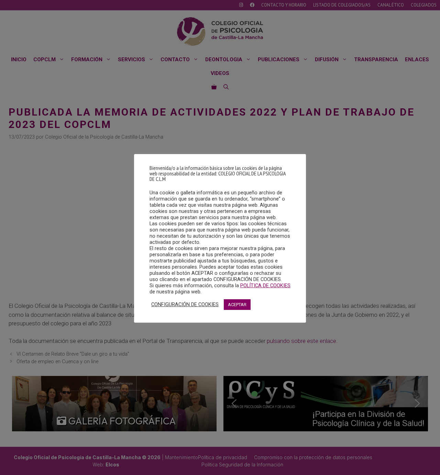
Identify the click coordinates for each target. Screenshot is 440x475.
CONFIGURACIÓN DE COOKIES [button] (185, 304)
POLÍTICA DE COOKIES (265, 285)
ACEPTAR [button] (237, 304)
